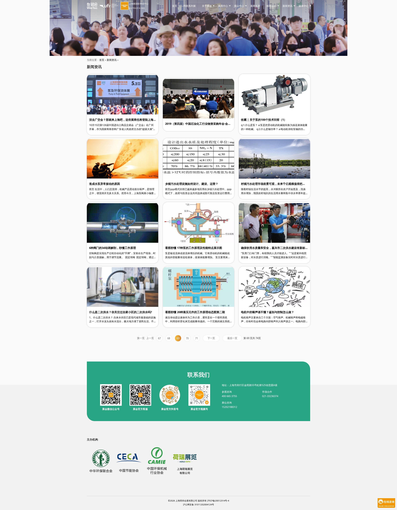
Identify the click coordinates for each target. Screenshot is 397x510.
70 (187, 338)
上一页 (150, 338)
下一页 (211, 338)
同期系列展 (189, 6)
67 (159, 338)
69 (178, 338)
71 (196, 338)
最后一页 (232, 338)
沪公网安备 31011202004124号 (198, 504)
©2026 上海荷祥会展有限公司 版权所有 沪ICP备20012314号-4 (198, 500)
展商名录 (255, 6)
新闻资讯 (112, 60)
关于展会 (207, 6)
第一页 (141, 338)
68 (168, 338)
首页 (174, 6)
